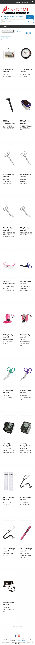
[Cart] (33, 2)
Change (30, 17)
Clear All (18, 31)
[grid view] (30, 33)
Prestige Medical (7, 31)
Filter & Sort (6, 38)
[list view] (26, 33)
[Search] (29, 21)
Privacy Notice (21, 640)
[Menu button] (2, 26)
